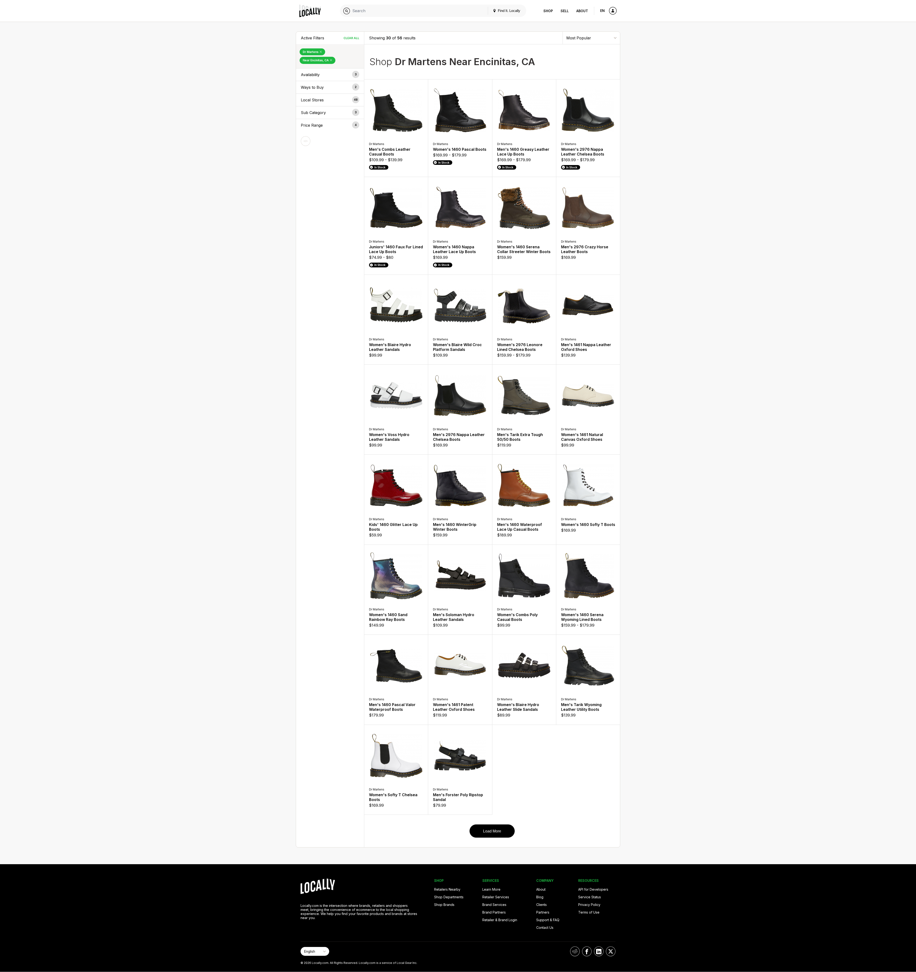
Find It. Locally (508, 11)
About (582, 11)
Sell (565, 11)
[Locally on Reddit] (575, 951)
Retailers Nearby (447, 889)
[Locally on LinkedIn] (599, 951)
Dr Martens (311, 52)
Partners (542, 912)
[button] (330, 74)
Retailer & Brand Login (499, 920)
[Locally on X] (610, 951)
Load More (492, 831)
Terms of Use (588, 912)
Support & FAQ (547, 920)
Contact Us (544, 927)
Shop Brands (444, 905)
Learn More (491, 889)
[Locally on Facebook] (587, 951)
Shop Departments (448, 897)
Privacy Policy (589, 905)
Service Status (589, 897)
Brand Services (494, 905)
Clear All (351, 38)
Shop (548, 11)
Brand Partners (494, 912)
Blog (539, 897)
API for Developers (593, 889)
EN (602, 11)
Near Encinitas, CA (316, 60)
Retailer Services (495, 897)
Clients (541, 905)
